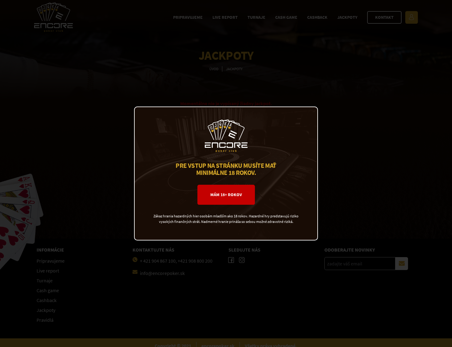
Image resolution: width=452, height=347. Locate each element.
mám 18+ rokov (226, 195)
